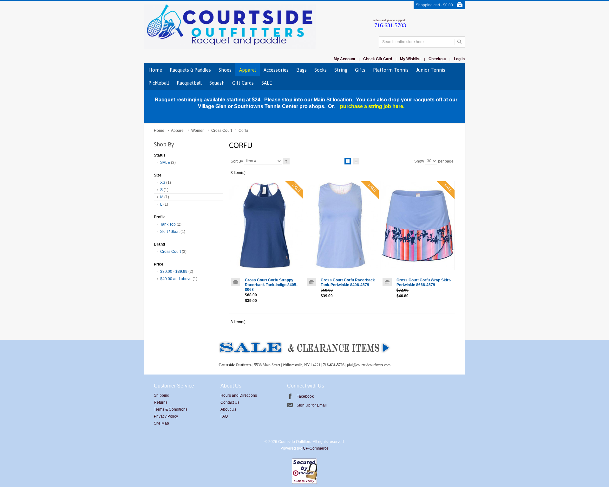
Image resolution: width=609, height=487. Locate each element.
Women (198, 130)
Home (159, 130)
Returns (160, 402)
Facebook (305, 396)
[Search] (459, 42)
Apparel (178, 130)
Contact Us (229, 402)
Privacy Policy (166, 416)
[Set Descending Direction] (286, 161)
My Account (344, 59)
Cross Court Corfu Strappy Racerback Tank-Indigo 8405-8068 (271, 285)
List (356, 161)
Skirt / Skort (170, 231)
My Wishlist (410, 59)
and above (176, 279)
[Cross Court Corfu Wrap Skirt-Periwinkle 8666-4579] (418, 225)
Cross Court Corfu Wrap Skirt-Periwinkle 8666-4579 (423, 282)
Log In (459, 59)
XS (162, 182)
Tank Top (168, 224)
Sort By (237, 161)
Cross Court (221, 130)
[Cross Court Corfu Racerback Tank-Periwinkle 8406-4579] (342, 225)
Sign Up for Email (312, 405)
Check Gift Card (377, 59)
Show (419, 161)
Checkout (437, 59)
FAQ (224, 416)
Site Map (161, 423)
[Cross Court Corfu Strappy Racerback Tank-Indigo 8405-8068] (266, 225)
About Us (228, 409)
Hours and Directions (238, 395)
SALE (165, 162)
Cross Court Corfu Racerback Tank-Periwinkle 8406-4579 (348, 282)
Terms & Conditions (170, 409)
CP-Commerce (316, 448)
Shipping (161, 395)
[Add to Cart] (235, 282)
